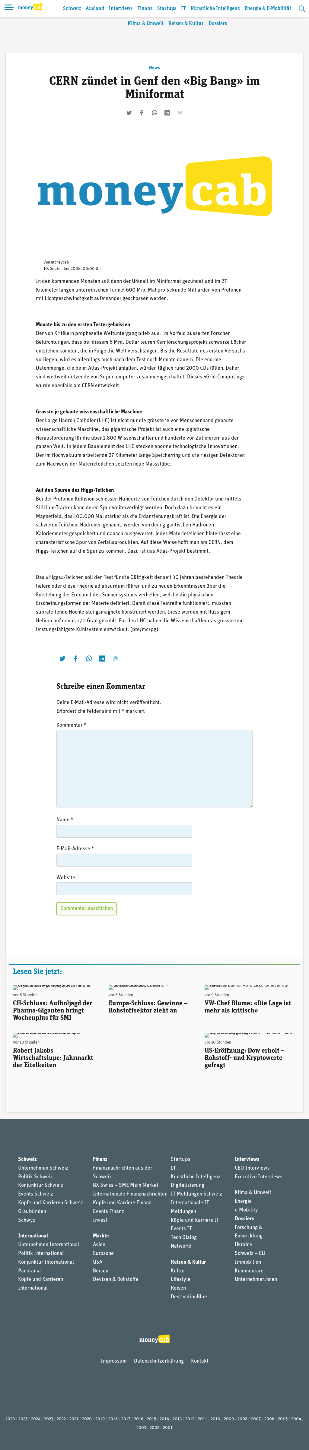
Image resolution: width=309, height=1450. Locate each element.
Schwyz (26, 1220)
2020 (87, 1419)
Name (64, 820)
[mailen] (179, 112)
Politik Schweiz (35, 1177)
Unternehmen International (48, 1245)
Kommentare (249, 1271)
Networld (181, 1246)
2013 (177, 1419)
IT (183, 8)
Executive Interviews (258, 1177)
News (154, 67)
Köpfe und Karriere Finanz (122, 1203)
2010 (215, 1419)
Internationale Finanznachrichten (130, 1194)
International (33, 1236)
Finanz (144, 8)
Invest (100, 1220)
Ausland (95, 8)
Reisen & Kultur (186, 23)
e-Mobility (246, 1210)
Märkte (101, 1236)
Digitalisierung (187, 1185)
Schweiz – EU (250, 1253)
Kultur (178, 1271)
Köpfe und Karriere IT (195, 1220)
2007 (256, 1419)
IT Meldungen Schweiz (196, 1194)
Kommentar (71, 725)
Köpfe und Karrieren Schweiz (50, 1203)
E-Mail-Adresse (75, 849)
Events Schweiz (35, 1194)
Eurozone (103, 1253)
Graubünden (32, 1212)
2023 (48, 1419)
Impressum (114, 1361)
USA (97, 1262)
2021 (73, 1419)
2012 (189, 1419)
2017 (125, 1419)
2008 (242, 1419)
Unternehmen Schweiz (43, 1168)
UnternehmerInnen (256, 1279)
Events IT (181, 1229)
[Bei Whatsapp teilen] (154, 112)
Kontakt (200, 1361)
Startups (166, 8)
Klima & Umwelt (146, 23)
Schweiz (72, 8)
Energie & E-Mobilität (267, 8)
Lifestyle (180, 1279)
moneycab (60, 262)
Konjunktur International (46, 1262)
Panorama (29, 1271)
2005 (283, 1419)
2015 (151, 1419)
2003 (141, 1428)
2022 (61, 1419)
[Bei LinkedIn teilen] (167, 112)
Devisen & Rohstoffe (115, 1279)
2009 (229, 1419)
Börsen (100, 1271)
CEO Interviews (252, 1168)
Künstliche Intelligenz (215, 8)
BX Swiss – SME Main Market (125, 1185)
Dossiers (218, 23)
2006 (269, 1419)
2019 (100, 1419)
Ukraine (243, 1245)
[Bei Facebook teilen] (141, 112)
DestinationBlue (189, 1297)
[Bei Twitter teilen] (129, 112)
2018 (113, 1419)
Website (65, 878)
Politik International (41, 1253)
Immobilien (248, 1262)
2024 (35, 1419)
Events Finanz (108, 1212)
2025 (22, 1419)
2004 (296, 1419)
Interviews (120, 8)
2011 (202, 1419)
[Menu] (9, 8)
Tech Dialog (184, 1237)
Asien (99, 1245)
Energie (243, 1201)
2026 (10, 1419)
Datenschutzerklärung (159, 1361)
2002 (154, 1428)
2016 (138, 1419)
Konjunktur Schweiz (40, 1185)
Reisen (178, 1288)
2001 (168, 1428)
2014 (164, 1419)
